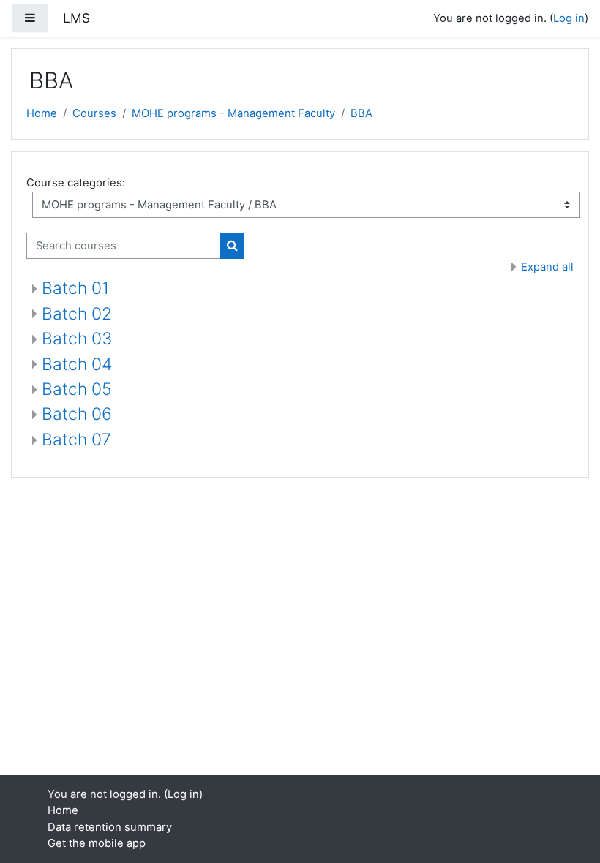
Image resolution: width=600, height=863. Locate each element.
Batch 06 (77, 414)
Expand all (547, 267)
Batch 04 (77, 364)
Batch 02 (77, 314)
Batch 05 (77, 389)
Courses (94, 113)
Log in (569, 18)
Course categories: (75, 182)
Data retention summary (110, 827)
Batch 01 (75, 288)
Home (41, 113)
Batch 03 (77, 338)
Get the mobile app (97, 843)
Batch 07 (76, 439)
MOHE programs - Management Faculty (233, 113)
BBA (361, 113)
